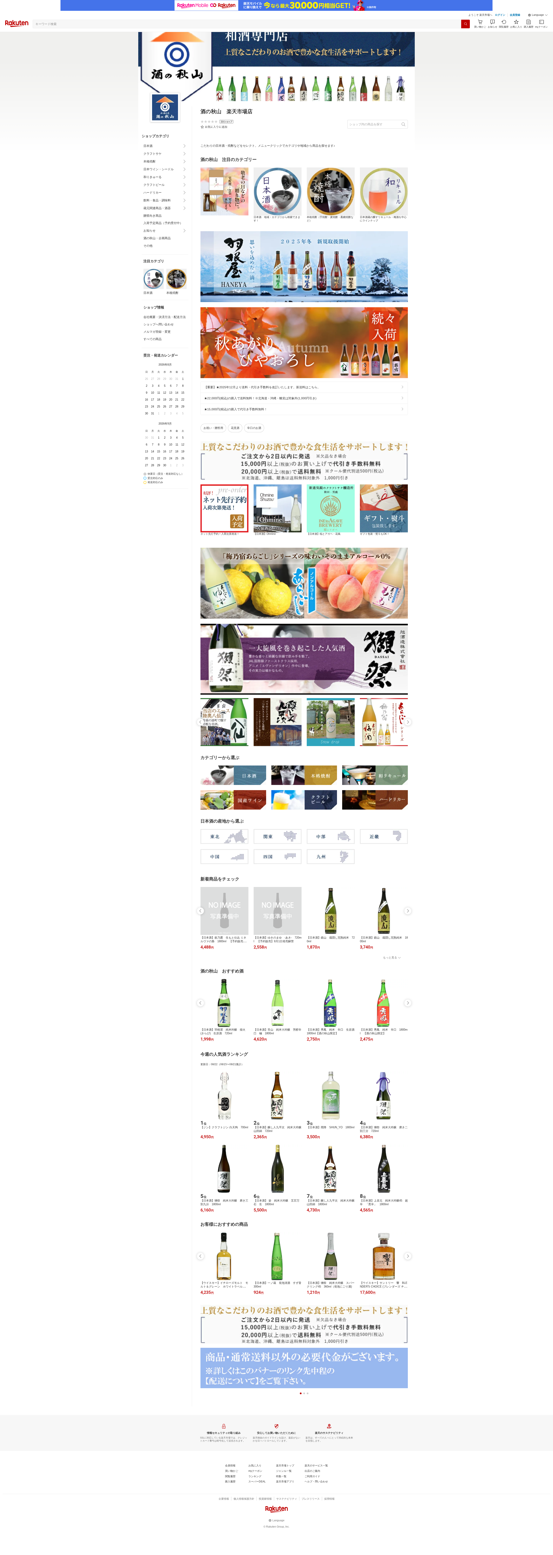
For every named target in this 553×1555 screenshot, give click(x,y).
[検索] (465, 24)
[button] (538, 15)
